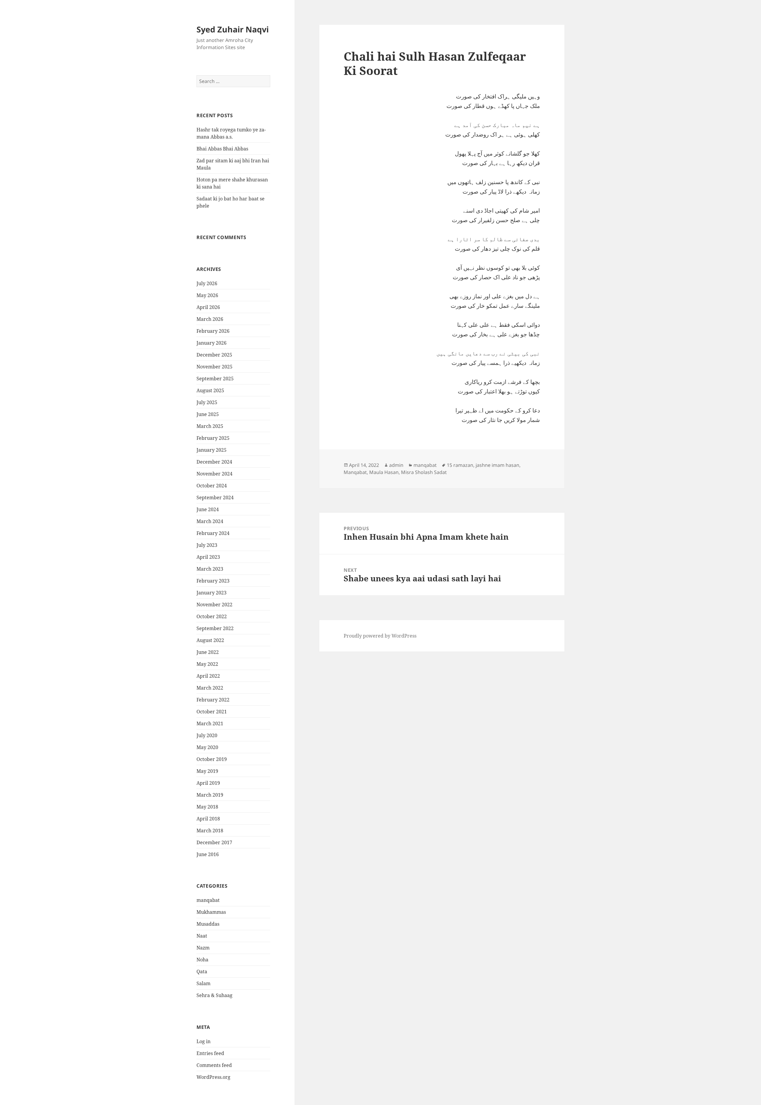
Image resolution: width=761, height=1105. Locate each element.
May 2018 (207, 806)
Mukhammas (211, 912)
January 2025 (211, 450)
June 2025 (207, 414)
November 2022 (214, 604)
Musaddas (207, 924)
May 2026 (207, 295)
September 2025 (215, 378)
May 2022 (207, 664)
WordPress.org (213, 1077)
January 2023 (211, 592)
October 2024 (211, 485)
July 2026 (206, 283)
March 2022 (209, 688)
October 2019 (211, 759)
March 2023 (209, 569)
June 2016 (207, 854)
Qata (201, 971)
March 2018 (209, 830)
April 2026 (208, 307)
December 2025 (214, 354)
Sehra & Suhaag (214, 995)
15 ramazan (460, 465)
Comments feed (214, 1065)
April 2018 (208, 818)
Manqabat (355, 472)
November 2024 (214, 473)
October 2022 (211, 616)
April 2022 (208, 676)
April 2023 (208, 557)
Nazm (203, 947)
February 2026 (212, 331)
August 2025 (210, 390)
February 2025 (212, 438)
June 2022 (207, 652)
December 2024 (214, 462)
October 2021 (211, 711)
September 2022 (215, 628)
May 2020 (207, 747)
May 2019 (207, 771)
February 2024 (212, 533)
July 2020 (206, 735)
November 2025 (214, 366)
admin (396, 465)
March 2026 (209, 319)
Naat (201, 936)
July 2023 (206, 545)
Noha (202, 959)
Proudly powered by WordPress (380, 635)
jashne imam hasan (497, 465)
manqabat (208, 900)
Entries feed (210, 1053)
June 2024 (207, 509)
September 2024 (215, 497)
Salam (203, 983)
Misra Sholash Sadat (424, 472)
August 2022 (210, 640)
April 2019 (208, 783)
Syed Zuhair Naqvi (232, 29)
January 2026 (211, 343)
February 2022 (212, 699)
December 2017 (214, 842)
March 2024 (209, 521)
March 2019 (209, 795)
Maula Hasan (384, 472)
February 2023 (212, 580)
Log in (203, 1041)
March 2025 (209, 426)
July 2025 (206, 402)
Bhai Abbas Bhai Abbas (222, 148)
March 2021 (209, 723)
